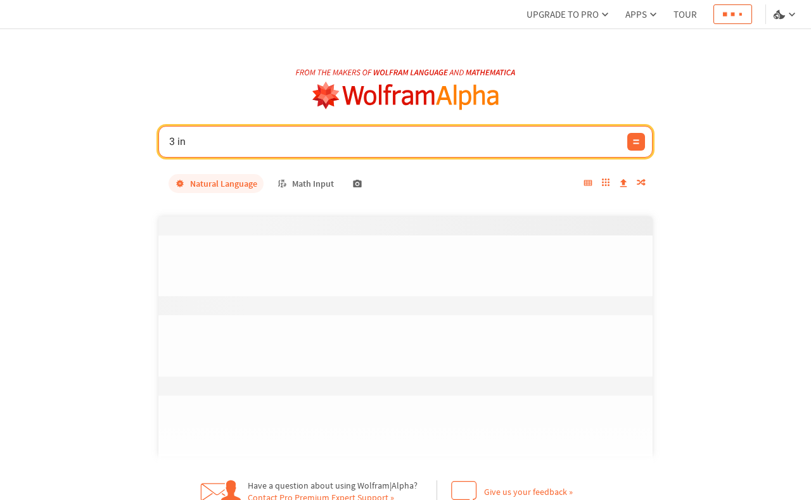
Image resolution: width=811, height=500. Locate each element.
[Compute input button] (636, 142)
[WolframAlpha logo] (405, 96)
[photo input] (357, 183)
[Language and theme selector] (785, 14)
